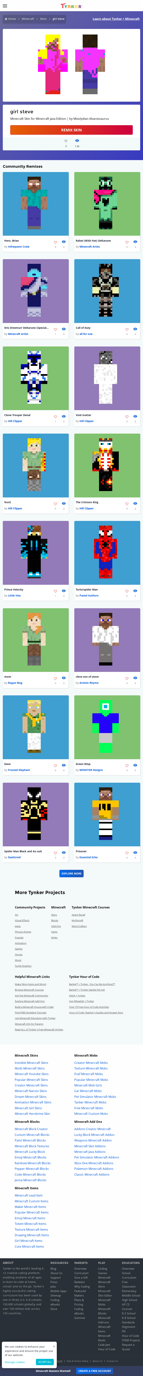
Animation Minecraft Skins (33, 1102)
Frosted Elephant (19, 770)
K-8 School (129, 1318)
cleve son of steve (87, 676)
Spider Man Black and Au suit (23, 851)
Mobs (54, 937)
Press (53, 1282)
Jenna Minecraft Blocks (30, 1180)
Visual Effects (22, 920)
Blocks (54, 920)
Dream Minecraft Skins (31, 1097)
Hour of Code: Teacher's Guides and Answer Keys (96, 1012)
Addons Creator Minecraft (92, 1129)
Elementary (129, 1291)
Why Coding (82, 1286)
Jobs (53, 1286)
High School (129, 1300)
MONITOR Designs (91, 770)
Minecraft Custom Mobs (91, 1114)
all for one (86, 334)
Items (54, 931)
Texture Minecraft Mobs (91, 1068)
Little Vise (14, 595)
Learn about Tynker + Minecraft (116, 19)
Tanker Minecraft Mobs (90, 1102)
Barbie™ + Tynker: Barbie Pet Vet (87, 989)
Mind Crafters (79, 926)
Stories (19, 954)
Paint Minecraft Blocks (30, 1140)
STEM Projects (131, 1340)
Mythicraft (77, 920)
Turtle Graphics (23, 966)
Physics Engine (23, 931)
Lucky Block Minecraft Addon (94, 1135)
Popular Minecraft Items (32, 1212)
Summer (79, 1318)
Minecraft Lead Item (29, 1195)
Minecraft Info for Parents (29, 1024)
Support (55, 1277)
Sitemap (55, 1295)
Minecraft (28, 19)
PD (124, 1331)
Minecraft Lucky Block (30, 1152)
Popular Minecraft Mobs (91, 1080)
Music (18, 960)
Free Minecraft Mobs (88, 1108)
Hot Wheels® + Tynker (81, 1001)
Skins (43, 19)
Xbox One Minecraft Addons (93, 1163)
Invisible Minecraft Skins (31, 1063)
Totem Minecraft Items (30, 1224)
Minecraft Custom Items (31, 1201)
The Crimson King (87, 502)
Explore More (72, 873)
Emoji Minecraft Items (30, 1218)
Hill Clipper (15, 421)
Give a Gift (81, 1277)
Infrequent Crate (18, 246)
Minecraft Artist (90, 246)
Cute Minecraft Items (29, 1246)
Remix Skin (71, 130)
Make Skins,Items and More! (30, 984)
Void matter (83, 415)
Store (53, 1309)
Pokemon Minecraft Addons (93, 1169)
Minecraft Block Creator (31, 1129)
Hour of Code (106, 1349)
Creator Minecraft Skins (31, 1085)
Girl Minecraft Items (28, 1241)
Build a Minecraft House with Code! (34, 1007)
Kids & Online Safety (77, 1361)
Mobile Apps (58, 1291)
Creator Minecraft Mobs (91, 1063)
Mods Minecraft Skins (30, 1068)
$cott (7, 502)
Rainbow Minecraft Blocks (33, 1163)
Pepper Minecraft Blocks (32, 1169)
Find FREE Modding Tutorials (30, 1012)
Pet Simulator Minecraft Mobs (95, 1097)
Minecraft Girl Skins (28, 1108)
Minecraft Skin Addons (90, 1146)
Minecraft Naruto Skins (31, 1091)
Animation (20, 943)
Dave (7, 764)
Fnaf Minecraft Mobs (88, 1074)
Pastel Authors (89, 595)
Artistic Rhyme (89, 683)
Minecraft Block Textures (32, 1146)
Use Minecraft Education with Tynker (35, 1018)
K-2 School (129, 1313)
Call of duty (83, 327)
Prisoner (81, 851)
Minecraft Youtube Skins (32, 1074)
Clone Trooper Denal (17, 415)
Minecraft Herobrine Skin (32, 1114)
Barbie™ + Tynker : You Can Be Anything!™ (92, 984)
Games (19, 948)
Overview (80, 1268)
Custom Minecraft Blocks (32, 1135)
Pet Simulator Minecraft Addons (96, 1157)
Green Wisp (83, 764)
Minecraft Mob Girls (88, 1085)
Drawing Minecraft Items (32, 1235)
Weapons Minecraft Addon (93, 1140)
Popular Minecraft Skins (31, 1080)
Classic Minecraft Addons (91, 1174)
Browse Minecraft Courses (29, 989)
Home (12, 19)
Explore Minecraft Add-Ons (30, 1001)
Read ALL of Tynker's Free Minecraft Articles (39, 1029)
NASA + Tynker (77, 995)
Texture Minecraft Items (31, 1229)
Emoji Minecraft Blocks (30, 1157)
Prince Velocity (13, 589)
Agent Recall (78, 914)
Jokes (18, 926)
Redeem (79, 1282)
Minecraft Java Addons (90, 1152)
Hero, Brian (11, 240)
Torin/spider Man (87, 589)
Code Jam (104, 1345)
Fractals (19, 937)
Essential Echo (89, 857)
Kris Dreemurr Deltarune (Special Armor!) (26, 327)
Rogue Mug (15, 683)
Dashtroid (14, 857)
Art (16, 914)
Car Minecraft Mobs (88, 1091)
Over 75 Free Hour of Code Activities (89, 1007)
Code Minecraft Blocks (30, 1174)
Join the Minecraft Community (31, 995)
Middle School (131, 1295)
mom (7, 676)
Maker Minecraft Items (30, 1207)
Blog (53, 1268)
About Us (56, 1273)
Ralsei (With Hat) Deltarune (93, 240)
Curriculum (81, 1273)
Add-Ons (56, 926)
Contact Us (112, 1361)
